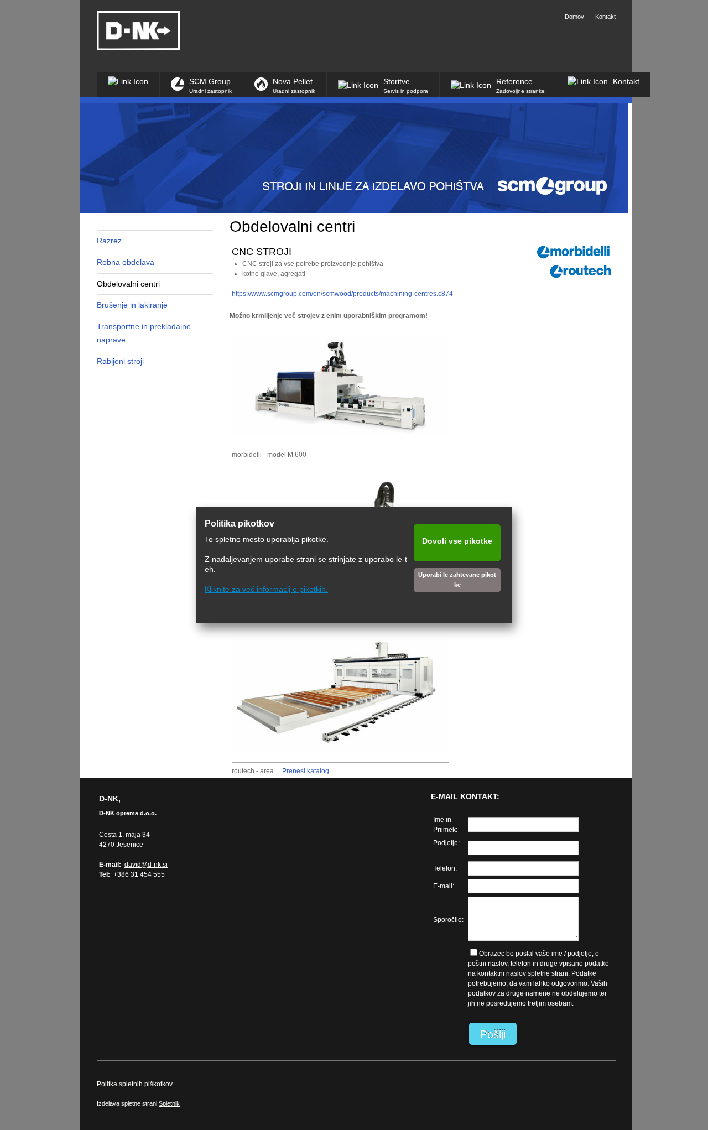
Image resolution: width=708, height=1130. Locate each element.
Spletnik (169, 1103)
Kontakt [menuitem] (605, 16)
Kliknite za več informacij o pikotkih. (266, 589)
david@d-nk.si (146, 864)
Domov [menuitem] (574, 16)
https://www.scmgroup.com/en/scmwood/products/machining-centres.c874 (342, 294)
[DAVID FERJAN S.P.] (138, 30)
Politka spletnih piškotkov (135, 1084)
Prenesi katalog (305, 771)
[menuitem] (128, 84)
